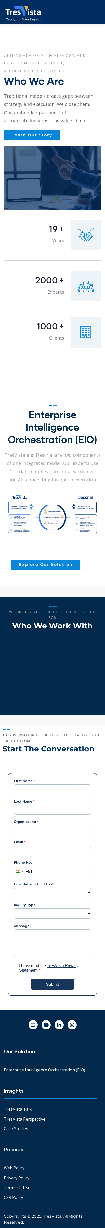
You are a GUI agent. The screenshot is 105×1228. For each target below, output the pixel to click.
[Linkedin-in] (59, 1024)
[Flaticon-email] (33, 1024)
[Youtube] (46, 1024)
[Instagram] (72, 1024)
